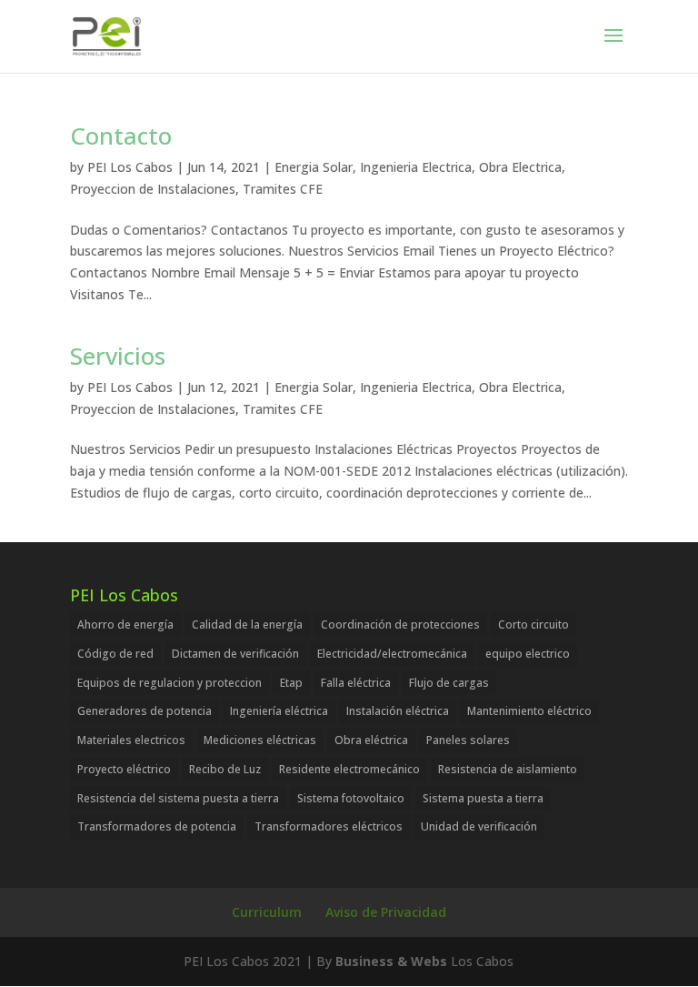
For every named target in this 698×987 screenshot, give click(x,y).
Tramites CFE (283, 188)
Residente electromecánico (349, 769)
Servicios (117, 355)
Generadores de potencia (144, 711)
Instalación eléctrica (397, 711)
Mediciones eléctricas (260, 740)
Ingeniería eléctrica (279, 711)
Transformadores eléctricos (328, 826)
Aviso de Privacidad (385, 912)
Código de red (115, 653)
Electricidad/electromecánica (392, 653)
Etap (291, 682)
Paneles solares (468, 740)
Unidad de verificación (479, 826)
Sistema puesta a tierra (483, 798)
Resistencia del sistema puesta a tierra (178, 798)
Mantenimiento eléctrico (529, 711)
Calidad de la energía (247, 624)
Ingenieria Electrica (416, 167)
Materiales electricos (131, 740)
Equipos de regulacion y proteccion (169, 682)
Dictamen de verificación (235, 653)
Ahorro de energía (125, 624)
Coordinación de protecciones (400, 624)
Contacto (121, 135)
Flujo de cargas (449, 682)
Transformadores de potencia (156, 826)
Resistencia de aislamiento (507, 769)
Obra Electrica (520, 167)
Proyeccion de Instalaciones (152, 188)
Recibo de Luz (225, 769)
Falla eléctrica (356, 682)
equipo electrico (527, 653)
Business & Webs (391, 961)
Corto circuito (533, 624)
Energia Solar (313, 167)
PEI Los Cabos (130, 167)
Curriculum (267, 912)
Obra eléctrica (371, 740)
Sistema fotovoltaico (350, 798)
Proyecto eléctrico (124, 769)
